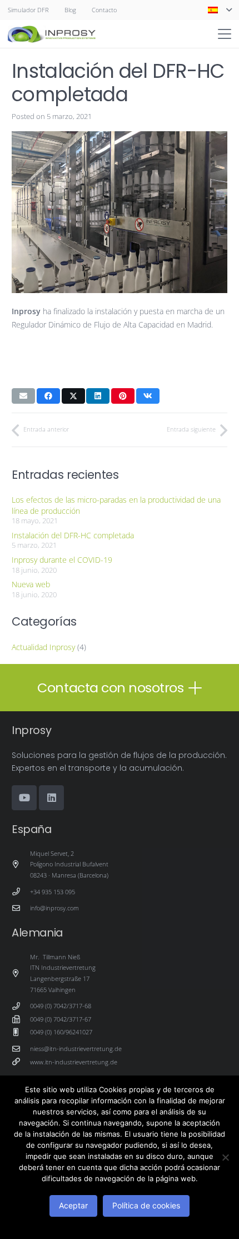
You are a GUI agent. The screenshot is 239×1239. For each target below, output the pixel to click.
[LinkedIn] (51, 797)
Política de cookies (146, 1205)
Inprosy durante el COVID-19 (62, 559)
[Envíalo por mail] (23, 396)
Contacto (104, 10)
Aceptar (73, 1205)
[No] (225, 1157)
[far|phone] (21, 891)
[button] (219, 10)
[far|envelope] (21, 908)
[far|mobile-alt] (21, 1032)
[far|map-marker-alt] (21, 864)
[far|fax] (21, 1019)
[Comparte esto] (48, 396)
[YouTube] (24, 797)
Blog (70, 10)
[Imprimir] (52, 34)
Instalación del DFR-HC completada (73, 535)
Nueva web (31, 584)
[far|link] (21, 1061)
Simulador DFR (28, 10)
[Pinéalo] (123, 396)
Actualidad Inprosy (43, 647)
